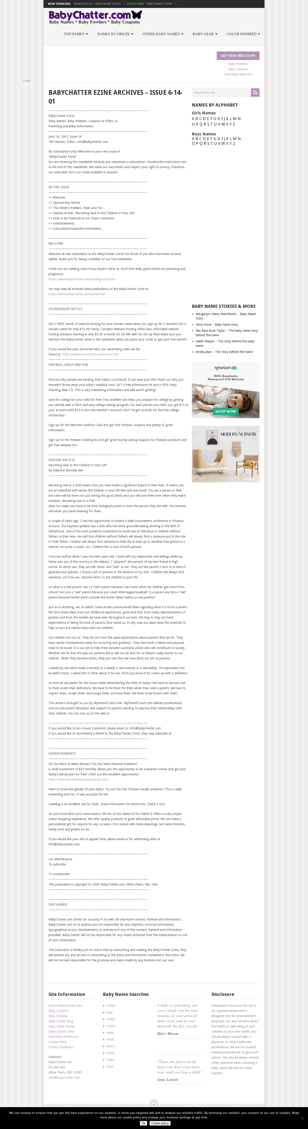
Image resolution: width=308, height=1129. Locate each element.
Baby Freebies (238, 64)
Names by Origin (113, 34)
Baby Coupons (238, 69)
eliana (111, 1046)
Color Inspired (242, 34)
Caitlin (111, 1005)
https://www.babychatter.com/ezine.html (76, 294)
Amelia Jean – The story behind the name (224, 352)
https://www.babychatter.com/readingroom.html (81, 279)
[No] (302, 1118)
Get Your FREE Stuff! (238, 56)
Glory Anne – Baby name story (149, 3)
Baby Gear (203, 34)
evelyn (111, 1019)
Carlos (111, 1026)
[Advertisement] (130, 61)
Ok (143, 1123)
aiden (110, 1032)
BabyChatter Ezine (61, 1031)
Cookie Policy (57, 1042)
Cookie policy (160, 1123)
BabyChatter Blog (60, 1021)
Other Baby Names (161, 34)
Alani (110, 1066)
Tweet (26, 81)
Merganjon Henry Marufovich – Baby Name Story (83, 3)
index (110, 1060)
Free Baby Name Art (238, 74)
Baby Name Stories (61, 1026)
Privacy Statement (61, 1047)
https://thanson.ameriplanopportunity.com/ (78, 779)
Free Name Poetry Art (63, 1037)
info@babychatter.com (64, 1077)
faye (110, 1012)
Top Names (74, 34)
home (110, 1053)
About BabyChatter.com (65, 1005)
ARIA (110, 1039)
